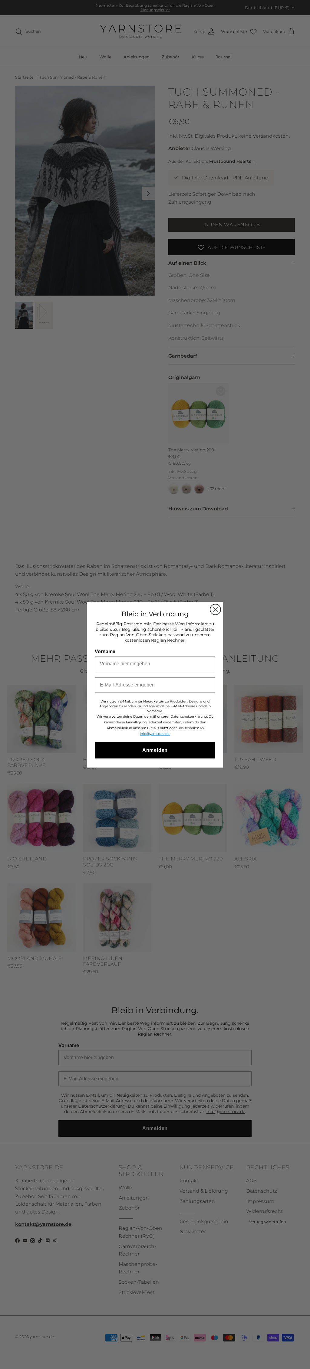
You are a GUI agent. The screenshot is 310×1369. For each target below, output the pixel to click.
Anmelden (155, 750)
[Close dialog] (215, 609)
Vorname (105, 651)
